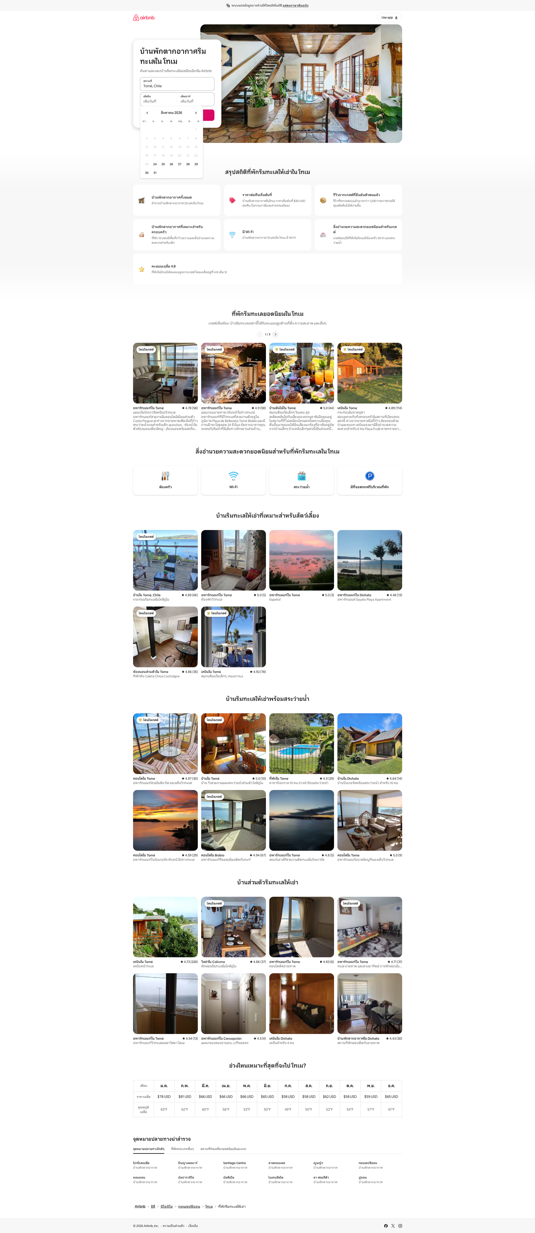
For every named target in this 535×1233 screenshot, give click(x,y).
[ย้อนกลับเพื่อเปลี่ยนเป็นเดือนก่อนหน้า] (147, 113)
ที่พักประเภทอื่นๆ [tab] (182, 1149)
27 (179, 164)
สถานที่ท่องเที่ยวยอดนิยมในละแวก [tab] (223, 1149)
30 (147, 173)
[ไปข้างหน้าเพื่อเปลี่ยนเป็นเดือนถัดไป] (195, 113)
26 (171, 164)
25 (163, 164)
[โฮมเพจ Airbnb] (144, 17)
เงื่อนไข (193, 1226)
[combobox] (177, 86)
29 (196, 164)
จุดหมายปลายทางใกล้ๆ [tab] (148, 1149)
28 (188, 164)
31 (154, 173)
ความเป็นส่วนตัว (173, 1226)
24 (155, 164)
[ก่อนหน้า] (259, 334)
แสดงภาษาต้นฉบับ (296, 5)
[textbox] (158, 101)
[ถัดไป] (275, 334)
